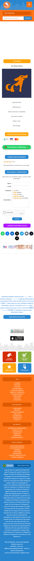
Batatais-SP (7, 474)
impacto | (25, 310)
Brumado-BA (7, 478)
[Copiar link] (31, 233)
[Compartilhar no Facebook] (7, 233)
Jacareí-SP (24, 495)
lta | (24, 308)
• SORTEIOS (17, 398)
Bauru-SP (13, 474)
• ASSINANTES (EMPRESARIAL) (17, 428)
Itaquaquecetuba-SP (17, 493)
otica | (29, 301)
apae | (30, 310)
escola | (19, 301)
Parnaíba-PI (22, 506)
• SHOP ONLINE (17, 396)
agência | (30, 303)
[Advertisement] (17, 39)
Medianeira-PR (25, 500)
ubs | (31, 307)
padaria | (25, 305)
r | (22, 308)
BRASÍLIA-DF (25, 476)
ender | (4, 303)
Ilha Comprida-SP (23, 491)
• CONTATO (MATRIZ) (17, 457)
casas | (9, 303)
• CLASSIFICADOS (17, 388)
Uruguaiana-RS (15, 534)
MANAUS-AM (10, 500)
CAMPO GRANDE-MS (24, 480)
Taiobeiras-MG (25, 530)
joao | (32, 301)
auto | (12, 308)
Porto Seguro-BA (15, 510)
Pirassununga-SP (20, 508)
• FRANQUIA (17, 450)
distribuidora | (15, 312)
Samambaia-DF (8, 517)
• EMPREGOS (17, 434)
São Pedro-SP (15, 525)
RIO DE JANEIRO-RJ (19, 513)
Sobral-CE (26, 528)
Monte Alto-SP (22, 502)
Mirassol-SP (7, 502)
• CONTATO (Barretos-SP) (17, 455)
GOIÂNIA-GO (22, 487)
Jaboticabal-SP (16, 495)
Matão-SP (17, 500)
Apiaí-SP (6, 472)
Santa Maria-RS (17, 517)
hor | (14, 305)
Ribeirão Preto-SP (8, 513)
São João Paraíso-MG (17, 521)
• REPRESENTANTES (17, 437)
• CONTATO (17, 419)
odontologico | (5, 305)
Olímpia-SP (25, 504)
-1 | (13, 299)
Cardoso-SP (7, 485)
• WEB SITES (17, 414)
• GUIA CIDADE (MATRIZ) (17, 446)
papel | (31, 299)
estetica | (9, 299)
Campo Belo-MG (14, 480)
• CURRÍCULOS (17, 435)
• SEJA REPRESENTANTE (17, 448)
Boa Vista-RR (17, 476)
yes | (19, 303)
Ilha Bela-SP (15, 491)
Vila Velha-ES (23, 534)
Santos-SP (25, 517)
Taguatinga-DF (16, 530)
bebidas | (11, 296)
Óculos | (26, 296)
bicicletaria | (5, 296)
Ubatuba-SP (7, 534)
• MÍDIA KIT (17, 410)
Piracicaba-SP (11, 508)
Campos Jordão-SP (12, 483)
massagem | (19, 310)
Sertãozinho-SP (9, 528)
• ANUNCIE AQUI (17, 418)
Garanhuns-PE (14, 487)
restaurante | (4, 301)
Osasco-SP (7, 506)
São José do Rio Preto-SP (17, 523)
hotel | (27, 308)
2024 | (16, 299)
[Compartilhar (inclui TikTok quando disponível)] (17, 238)
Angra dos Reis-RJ (10, 470)
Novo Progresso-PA (16, 504)
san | (16, 303)
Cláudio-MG (21, 485)
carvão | (11, 310)
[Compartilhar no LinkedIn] (12, 233)
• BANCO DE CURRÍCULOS (17, 392)
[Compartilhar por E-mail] (27, 233)
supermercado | (19, 296)
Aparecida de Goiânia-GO (22, 470)
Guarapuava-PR (11, 489)
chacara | (8, 308)
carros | (19, 308)
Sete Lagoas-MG (18, 528)
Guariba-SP (19, 489)
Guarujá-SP (26, 489)
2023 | (27, 299)
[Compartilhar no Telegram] (22, 233)
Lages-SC (13, 498)
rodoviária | (19, 305)
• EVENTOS (17, 387)
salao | (21, 312)
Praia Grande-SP (25, 510)
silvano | (24, 301)
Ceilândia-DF (14, 485)
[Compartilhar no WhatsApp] (3, 233)
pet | (15, 308)
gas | (11, 305)
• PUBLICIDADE (17, 408)
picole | (10, 301)
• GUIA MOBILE (17, 451)
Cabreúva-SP (14, 478)
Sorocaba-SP (8, 530)
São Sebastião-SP (25, 525)
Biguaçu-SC (10, 476)
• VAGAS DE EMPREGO (17, 390)
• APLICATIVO (17, 400)
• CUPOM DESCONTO (17, 394)
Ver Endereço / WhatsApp (16, 147)
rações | (2, 308)
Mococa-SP (14, 502)
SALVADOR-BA (23, 515)
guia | (13, 303)
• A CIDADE (17, 383)
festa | (31, 305)
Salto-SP (15, 515)
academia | (21, 299)
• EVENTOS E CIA (17, 430)
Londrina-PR (20, 498)
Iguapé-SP (8, 491)
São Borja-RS (18, 519)
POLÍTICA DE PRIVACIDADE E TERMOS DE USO (17, 553)
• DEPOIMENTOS (17, 416)
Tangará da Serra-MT (8, 532)
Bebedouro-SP (21, 474)
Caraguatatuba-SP (23, 483)
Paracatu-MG (14, 506)
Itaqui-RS (26, 493)
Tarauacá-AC (18, 532)
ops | (30, 296)
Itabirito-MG (8, 493)
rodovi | (15, 301)
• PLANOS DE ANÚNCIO (17, 412)
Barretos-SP (26, 472)
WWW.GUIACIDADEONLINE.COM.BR (14, 548)
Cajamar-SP (22, 478)
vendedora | (24, 303)
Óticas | (4, 310)
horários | (3, 299)
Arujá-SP (19, 472)
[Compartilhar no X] (17, 233)
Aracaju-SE (13, 472)
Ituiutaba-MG (7, 495)
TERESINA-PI (26, 532)
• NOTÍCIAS (17, 385)
